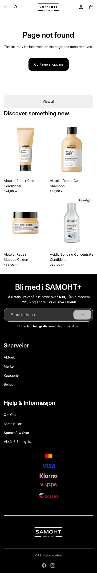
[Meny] (5, 7)
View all (48, 101)
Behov (8, 384)
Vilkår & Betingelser (19, 442)
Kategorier (12, 375)
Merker (9, 366)
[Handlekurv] (91, 7)
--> (82, 314)
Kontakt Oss (13, 424)
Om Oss (10, 415)
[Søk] (15, 7)
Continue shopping (48, 64)
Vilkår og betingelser (48, 555)
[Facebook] (44, 565)
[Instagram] (53, 565)
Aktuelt (9, 357)
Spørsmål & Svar (16, 433)
